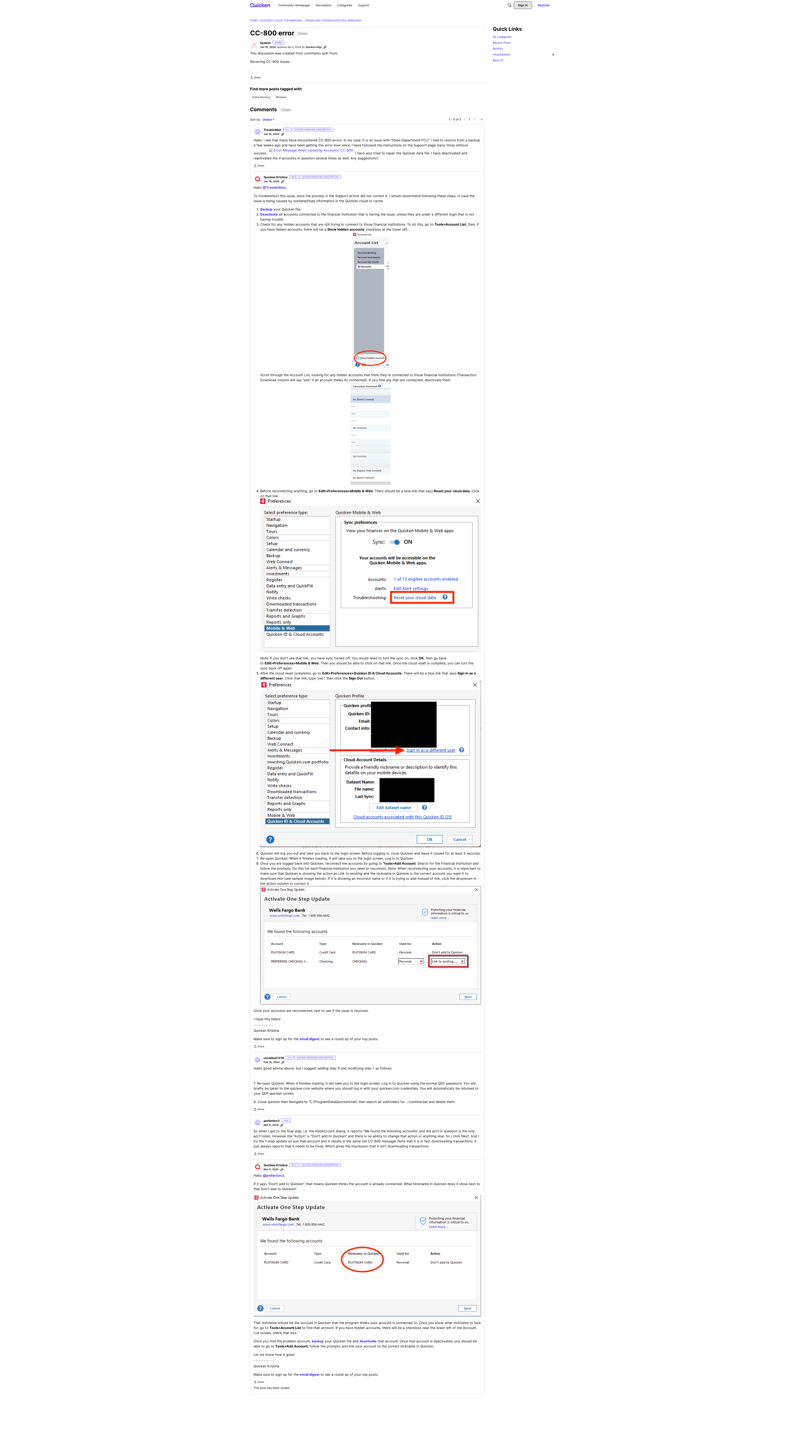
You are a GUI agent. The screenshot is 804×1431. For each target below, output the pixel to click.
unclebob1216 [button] (274, 1058)
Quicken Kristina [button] (275, 177)
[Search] (509, 5)
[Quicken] (260, 5)
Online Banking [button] (261, 97)
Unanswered (523, 54)
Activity (498, 48)
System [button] (265, 43)
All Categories (502, 37)
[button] (254, 45)
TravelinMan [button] (272, 130)
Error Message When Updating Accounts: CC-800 (313, 150)
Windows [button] (281, 97)
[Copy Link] (324, 47)
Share (255, 78)
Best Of (498, 60)
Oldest (268, 120)
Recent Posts (502, 42)
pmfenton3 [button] (272, 1120)
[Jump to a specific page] (481, 119)
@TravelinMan (274, 187)
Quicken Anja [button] (314, 47)
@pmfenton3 (273, 1175)
